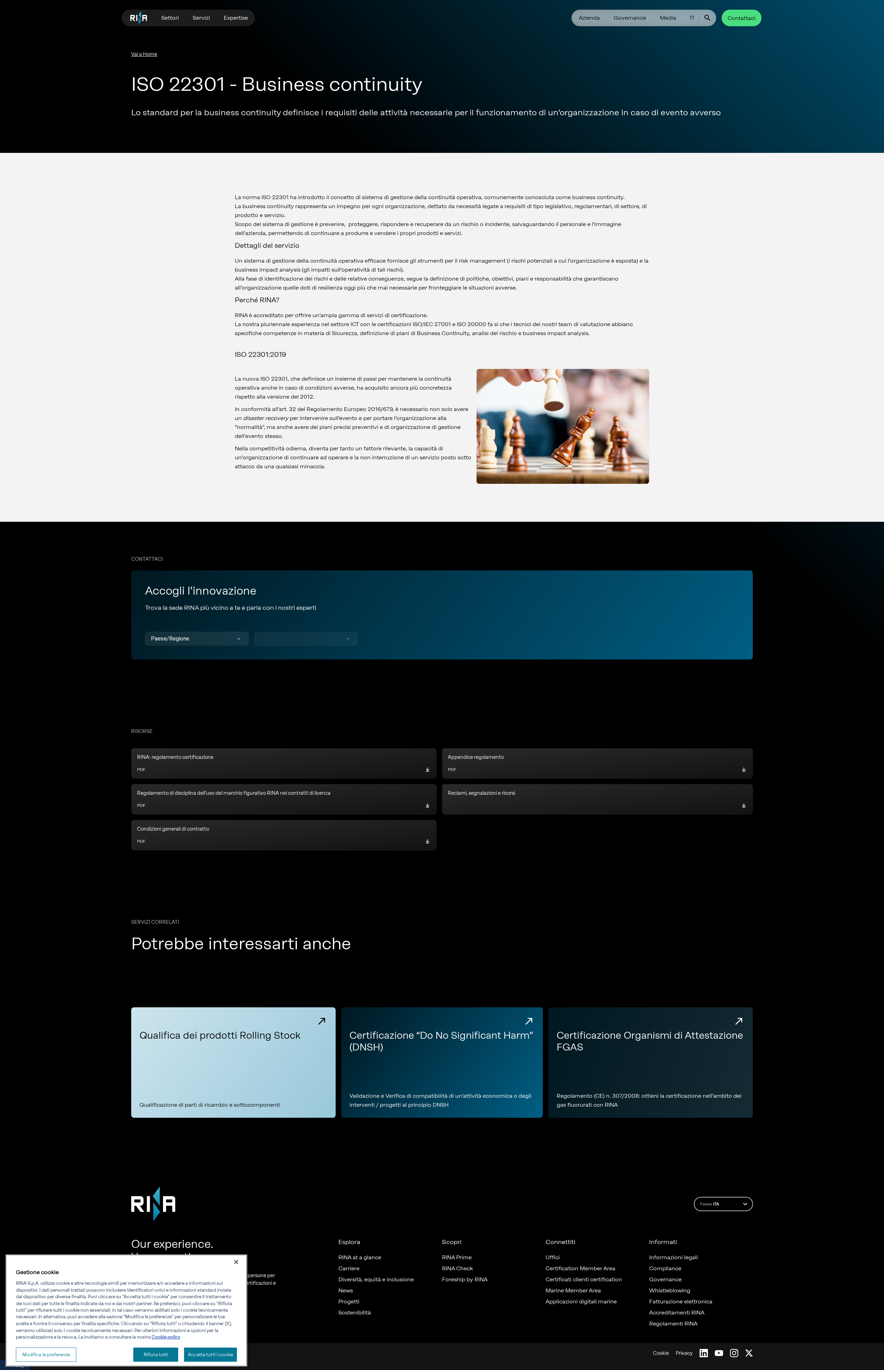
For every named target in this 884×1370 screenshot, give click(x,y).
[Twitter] (749, 1353)
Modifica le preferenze (46, 1354)
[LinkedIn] (704, 1353)
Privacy (684, 1353)
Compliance (665, 1268)
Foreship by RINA (465, 1279)
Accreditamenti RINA (676, 1312)
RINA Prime (457, 1257)
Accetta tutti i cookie (210, 1354)
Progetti (348, 1301)
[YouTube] (719, 1353)
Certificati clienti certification (584, 1279)
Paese (709, 1204)
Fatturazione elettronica (680, 1301)
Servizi (201, 17)
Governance (630, 17)
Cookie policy (166, 1337)
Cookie (661, 1353)
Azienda (589, 17)
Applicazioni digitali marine (581, 1301)
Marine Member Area (573, 1290)
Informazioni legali (673, 1257)
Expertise (236, 17)
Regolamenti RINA (673, 1324)
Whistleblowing (669, 1290)
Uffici (553, 1257)
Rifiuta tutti (156, 1354)
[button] (197, 639)
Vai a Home (144, 54)
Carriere (348, 1268)
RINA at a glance (359, 1257)
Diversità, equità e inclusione (376, 1279)
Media (668, 17)
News (345, 1290)
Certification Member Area (580, 1268)
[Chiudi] (236, 1262)
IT (692, 17)
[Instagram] (734, 1353)
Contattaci (742, 18)
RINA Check (457, 1268)
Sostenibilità (354, 1312)
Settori (170, 17)
